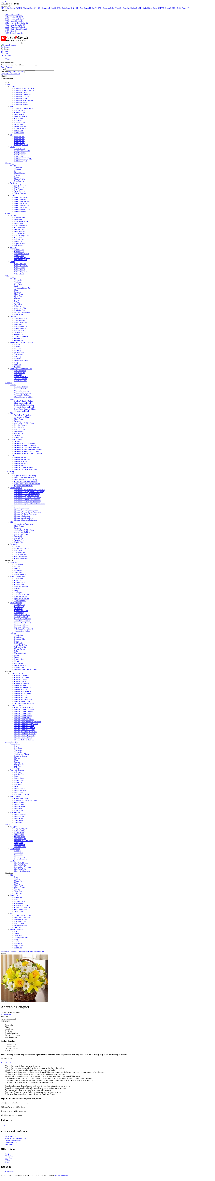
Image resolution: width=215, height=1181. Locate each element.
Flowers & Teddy (20, 203)
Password (4, 72)
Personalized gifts (16, 439)
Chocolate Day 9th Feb (22, 619)
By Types (13, 827)
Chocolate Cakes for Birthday (24, 407)
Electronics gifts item (21, 794)
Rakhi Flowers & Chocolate (24, 88)
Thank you (18, 593)
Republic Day (19, 659)
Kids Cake (13, 248)
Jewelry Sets (18, 354)
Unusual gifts (19, 330)
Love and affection (21, 586)
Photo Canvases (20, 814)
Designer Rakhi (19, 114)
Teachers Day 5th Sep (22, 631)
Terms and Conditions (13, 1140)
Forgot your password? (16, 72)
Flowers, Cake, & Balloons (24, 720)
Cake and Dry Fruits (21, 677)
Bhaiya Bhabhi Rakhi (22, 151)
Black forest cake (20, 225)
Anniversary (9, 471)
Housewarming (19, 857)
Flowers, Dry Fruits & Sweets (24, 734)
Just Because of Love (21, 595)
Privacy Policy (10, 1136)
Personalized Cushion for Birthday (26, 447)
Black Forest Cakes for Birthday (25, 409)
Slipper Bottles (19, 887)
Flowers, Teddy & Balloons (24, 740)
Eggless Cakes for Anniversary (25, 476)
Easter (16, 641)
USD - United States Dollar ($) (149, 8)
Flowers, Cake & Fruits (22, 714)
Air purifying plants (21, 829)
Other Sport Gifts (20, 909)
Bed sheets (18, 748)
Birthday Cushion (20, 425)
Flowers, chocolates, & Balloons (25, 732)
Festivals (13, 633)
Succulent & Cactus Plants (23, 841)
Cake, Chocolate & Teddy (23, 708)
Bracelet (17, 344)
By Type (13, 165)
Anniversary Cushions (22, 532)
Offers (7, 1160)
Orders (7, 59)
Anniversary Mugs (21, 534)
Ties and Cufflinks (20, 379)
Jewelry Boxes (19, 552)
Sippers (17, 298)
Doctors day (18, 609)
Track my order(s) (7, 65)
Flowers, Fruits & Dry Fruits (24, 736)
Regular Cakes (19, 217)
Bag (15, 746)
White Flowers (19, 191)
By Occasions (15, 849)
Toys (11, 913)
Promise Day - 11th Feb (22, 623)
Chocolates (18, 280)
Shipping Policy (11, 1142)
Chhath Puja (18, 635)
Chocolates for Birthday (22, 417)
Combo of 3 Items (16, 705)
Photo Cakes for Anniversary (24, 478)
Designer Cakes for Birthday (24, 405)
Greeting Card (19, 774)
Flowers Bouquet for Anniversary (26, 510)
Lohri (16, 651)
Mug (16, 760)
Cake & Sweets (19, 270)
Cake (12, 474)
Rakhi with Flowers (21, 98)
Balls (16, 899)
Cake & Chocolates (21, 266)
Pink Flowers (19, 187)
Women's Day (19, 613)
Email (3, 69)
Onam (16, 655)
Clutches (17, 367)
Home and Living (20, 326)
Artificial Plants (19, 320)
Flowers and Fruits (21, 695)
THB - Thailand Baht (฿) (27, 8)
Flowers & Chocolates (22, 201)
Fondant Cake (19, 229)
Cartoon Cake (19, 252)
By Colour (13, 183)
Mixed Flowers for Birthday (24, 397)
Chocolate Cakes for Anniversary (26, 482)
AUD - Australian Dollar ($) (127, 8)
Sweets (16, 300)
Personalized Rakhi (21, 127)
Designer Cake (19, 231)
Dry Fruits (18, 284)
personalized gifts (11, 742)
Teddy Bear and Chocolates (24, 703)
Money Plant (18, 843)
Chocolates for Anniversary (24, 524)
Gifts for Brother (20, 153)
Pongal (16, 657)
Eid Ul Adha (18, 643)
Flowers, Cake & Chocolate (24, 710)
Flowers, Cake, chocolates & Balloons (27, 722)
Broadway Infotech (61, 1175)
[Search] (22, 43)
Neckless (17, 359)
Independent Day (20, 647)
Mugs (16, 290)
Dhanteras (18, 637)
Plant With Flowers (21, 863)
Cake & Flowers (20, 264)
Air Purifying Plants (21, 336)
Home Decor (19, 550)
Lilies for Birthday (20, 389)
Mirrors (17, 758)
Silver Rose (18, 296)
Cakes (7, 213)
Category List (10, 1171)
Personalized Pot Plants (22, 867)
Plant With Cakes (20, 865)
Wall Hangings (15, 812)
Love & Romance (20, 859)
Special (12, 147)
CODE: (3, 1012)
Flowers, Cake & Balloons (23, 467)
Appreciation (19, 578)
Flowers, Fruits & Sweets (23, 738)
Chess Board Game (21, 905)
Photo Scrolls (19, 818)
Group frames (19, 802)
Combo (12, 86)
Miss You (17, 588)
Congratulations (20, 582)
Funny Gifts (18, 431)
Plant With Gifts (20, 869)
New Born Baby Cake (22, 258)
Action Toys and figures (22, 915)
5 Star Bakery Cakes (21, 235)
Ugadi (16, 661)
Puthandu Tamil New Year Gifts (25, 669)
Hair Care (17, 348)
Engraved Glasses (20, 756)
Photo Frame (18, 294)
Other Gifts (14, 544)
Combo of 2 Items (16, 673)
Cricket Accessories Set (22, 907)
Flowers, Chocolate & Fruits (24, 726)
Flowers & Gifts (20, 465)
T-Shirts (17, 302)
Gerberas (17, 169)
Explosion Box (19, 310)
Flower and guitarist (21, 197)
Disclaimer (9, 1144)
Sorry (16, 591)
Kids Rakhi (18, 120)
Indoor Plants (19, 835)
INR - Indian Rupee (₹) (9, 8)
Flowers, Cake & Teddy (22, 718)
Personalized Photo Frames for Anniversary (29, 490)
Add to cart (5, 1021)
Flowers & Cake (20, 199)
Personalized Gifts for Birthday (25, 443)
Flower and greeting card (23, 687)
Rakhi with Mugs (20, 102)
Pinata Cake (18, 246)
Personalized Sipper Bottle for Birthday (28, 453)
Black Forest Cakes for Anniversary (27, 484)
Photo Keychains (20, 790)
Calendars (17, 772)
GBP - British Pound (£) (180, 8)
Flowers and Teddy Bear (23, 699)
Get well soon (19, 584)
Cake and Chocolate (21, 675)
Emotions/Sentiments (17, 576)
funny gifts (18, 324)
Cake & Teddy (19, 268)
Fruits (16, 286)
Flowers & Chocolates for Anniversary (28, 512)
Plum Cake (18, 242)
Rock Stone (18, 810)
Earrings (17, 346)
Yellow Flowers (20, 193)
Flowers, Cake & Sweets (23, 716)
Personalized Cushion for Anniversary (27, 498)
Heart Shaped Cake (21, 221)
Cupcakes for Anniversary (23, 486)
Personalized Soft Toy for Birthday (26, 451)
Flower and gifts (20, 685)
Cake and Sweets (20, 679)
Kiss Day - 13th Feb (21, 627)
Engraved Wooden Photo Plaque (25, 800)
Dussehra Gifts (19, 639)
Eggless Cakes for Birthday (24, 401)
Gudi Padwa (18, 663)
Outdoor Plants (19, 837)
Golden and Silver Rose (22, 288)
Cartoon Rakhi (19, 112)
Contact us (9, 1156)
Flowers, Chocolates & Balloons (25, 469)
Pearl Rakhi (18, 125)
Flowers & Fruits (20, 211)
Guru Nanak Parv (20, 645)
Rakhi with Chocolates (22, 94)
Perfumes (17, 292)
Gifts (7, 276)
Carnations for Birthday (22, 393)
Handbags (18, 350)
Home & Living (20, 429)
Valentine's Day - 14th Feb (23, 629)
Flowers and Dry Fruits (22, 693)
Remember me (8, 78)
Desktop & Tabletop (17, 770)
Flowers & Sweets (20, 207)
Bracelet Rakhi (19, 110)
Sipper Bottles (19, 764)
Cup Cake (18, 237)
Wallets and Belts (20, 381)
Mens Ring (18, 375)
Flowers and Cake (20, 689)
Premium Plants (19, 845)
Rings (16, 363)
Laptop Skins (19, 778)
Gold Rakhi (18, 118)
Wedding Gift (19, 572)
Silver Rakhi (18, 131)
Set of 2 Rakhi (19, 137)
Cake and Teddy (20, 681)
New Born (18, 570)
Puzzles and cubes (20, 925)
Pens (16, 786)
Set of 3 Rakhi (19, 139)
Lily (15, 171)
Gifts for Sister (19, 155)
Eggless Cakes (19, 244)
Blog (7, 1162)
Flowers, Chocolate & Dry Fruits (26, 724)
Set (11, 135)
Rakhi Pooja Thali (20, 161)
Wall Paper (18, 822)
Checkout (4, 53)
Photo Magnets (19, 806)
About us (8, 1158)
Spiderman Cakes (20, 260)
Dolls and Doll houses (22, 917)
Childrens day (19, 607)
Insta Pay (4, 2)
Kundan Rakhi (19, 123)
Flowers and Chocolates (22, 691)
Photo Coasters (19, 788)
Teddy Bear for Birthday (23, 415)
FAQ (7, 1154)
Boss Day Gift (19, 605)
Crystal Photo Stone (21, 798)
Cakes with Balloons (21, 683)
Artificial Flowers (20, 318)
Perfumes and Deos (21, 361)
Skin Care (17, 365)
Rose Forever (19, 181)
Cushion (17, 879)
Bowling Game (19, 901)
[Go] (36, 65)
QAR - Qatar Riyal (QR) (65, 8)
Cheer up (17, 580)
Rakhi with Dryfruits (21, 96)
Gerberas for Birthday (22, 395)
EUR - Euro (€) (165, 8)
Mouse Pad (18, 782)
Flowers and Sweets (21, 697)
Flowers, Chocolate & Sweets (24, 728)
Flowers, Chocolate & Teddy (24, 730)
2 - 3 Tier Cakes (20, 233)
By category (14, 316)
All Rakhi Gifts (19, 149)
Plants (7, 825)
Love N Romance (20, 597)
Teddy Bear (18, 304)
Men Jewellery (19, 373)
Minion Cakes (19, 256)
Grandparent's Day (21, 611)
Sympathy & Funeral (21, 599)
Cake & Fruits (19, 274)
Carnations (18, 167)
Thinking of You (20, 601)
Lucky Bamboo (19, 831)
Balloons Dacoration (21, 322)
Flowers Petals (19, 179)
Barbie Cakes (19, 250)
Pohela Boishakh (20, 665)
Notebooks (18, 784)
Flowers (8, 163)
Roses (16, 177)
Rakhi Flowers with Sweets (24, 90)
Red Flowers (18, 189)
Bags (16, 877)
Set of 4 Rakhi (19, 141)
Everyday (13, 562)
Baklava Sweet (19, 314)
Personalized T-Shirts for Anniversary (27, 500)
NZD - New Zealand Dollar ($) (86, 8)
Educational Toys (20, 919)
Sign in (3, 67)
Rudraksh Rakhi (20, 129)
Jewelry (17, 546)
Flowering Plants (20, 839)
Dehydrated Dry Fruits (22, 312)
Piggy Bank (18, 792)
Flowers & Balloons (21, 205)
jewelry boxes (19, 352)
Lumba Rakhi (19, 133)
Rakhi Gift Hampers (21, 157)
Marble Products (20, 328)
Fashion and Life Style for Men (21, 369)
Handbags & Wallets (21, 548)
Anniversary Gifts (20, 554)
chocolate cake (19, 227)
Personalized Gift (16, 488)
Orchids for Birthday (21, 391)
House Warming (20, 574)
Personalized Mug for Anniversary (26, 496)
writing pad (18, 893)
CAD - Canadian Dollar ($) (107, 8)
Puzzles (17, 762)
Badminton (18, 897)
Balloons (17, 306)
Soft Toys (17, 766)
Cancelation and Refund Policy (16, 1138)
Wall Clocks (18, 820)
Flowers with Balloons (22, 516)
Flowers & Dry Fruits (22, 209)
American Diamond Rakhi (23, 108)
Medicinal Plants (20, 847)
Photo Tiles (18, 808)
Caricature (18, 750)
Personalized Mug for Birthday (25, 445)
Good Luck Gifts (20, 308)
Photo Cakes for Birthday (23, 403)
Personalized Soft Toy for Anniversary (27, 502)
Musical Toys (19, 923)
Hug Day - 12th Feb (21, 625)
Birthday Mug (19, 427)
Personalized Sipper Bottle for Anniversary (29, 504)
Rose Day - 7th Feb (21, 617)
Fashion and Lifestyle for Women (21, 342)
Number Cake (19, 240)
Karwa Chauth (19, 649)
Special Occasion (16, 603)
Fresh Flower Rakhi (21, 116)
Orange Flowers (20, 185)
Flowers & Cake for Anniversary (26, 514)
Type (11, 106)
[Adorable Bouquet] (24, 1001)
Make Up (17, 357)
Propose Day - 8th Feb (22, 615)
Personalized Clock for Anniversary (27, 494)
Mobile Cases (19, 780)
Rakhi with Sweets (21, 104)
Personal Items (15, 744)
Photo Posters (19, 816)
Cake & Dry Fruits (21, 272)
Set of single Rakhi (21, 145)
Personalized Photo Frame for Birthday (28, 449)
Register (9, 67)
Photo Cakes (18, 223)
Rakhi (7, 84)
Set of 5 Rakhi (19, 143)
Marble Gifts (18, 437)
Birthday (8, 383)
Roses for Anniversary (22, 508)
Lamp (16, 776)
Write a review (6, 1014)
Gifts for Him (19, 338)
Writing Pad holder (21, 937)
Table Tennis (18, 911)
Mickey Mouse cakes (21, 254)
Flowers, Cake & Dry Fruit (23, 712)
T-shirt (16, 942)
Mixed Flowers (19, 173)
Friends (17, 568)
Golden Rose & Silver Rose (24, 423)
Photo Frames (19, 526)
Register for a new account (10, 74)
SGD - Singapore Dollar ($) (46, 8)
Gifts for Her (18, 340)
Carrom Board (19, 903)
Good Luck (18, 855)
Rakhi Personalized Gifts (23, 159)
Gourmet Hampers (20, 556)
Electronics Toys (20, 921)
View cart (4, 51)
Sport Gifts (14, 895)
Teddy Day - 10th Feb (22, 621)
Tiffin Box (18, 891)
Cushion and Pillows (21, 754)
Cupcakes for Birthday (22, 411)
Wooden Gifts (19, 332)
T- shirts (17, 889)
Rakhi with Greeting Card (23, 100)
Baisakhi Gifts (19, 667)
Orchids (17, 175)
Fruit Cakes (18, 219)
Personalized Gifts (16, 929)
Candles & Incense (21, 558)
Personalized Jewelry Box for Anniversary (29, 492)
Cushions (17, 282)
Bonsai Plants (19, 833)
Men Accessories (20, 371)
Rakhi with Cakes (20, 92)
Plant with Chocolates (22, 871)
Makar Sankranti (20, 653)
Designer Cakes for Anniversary (25, 480)
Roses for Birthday (21, 387)
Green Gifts (18, 334)
